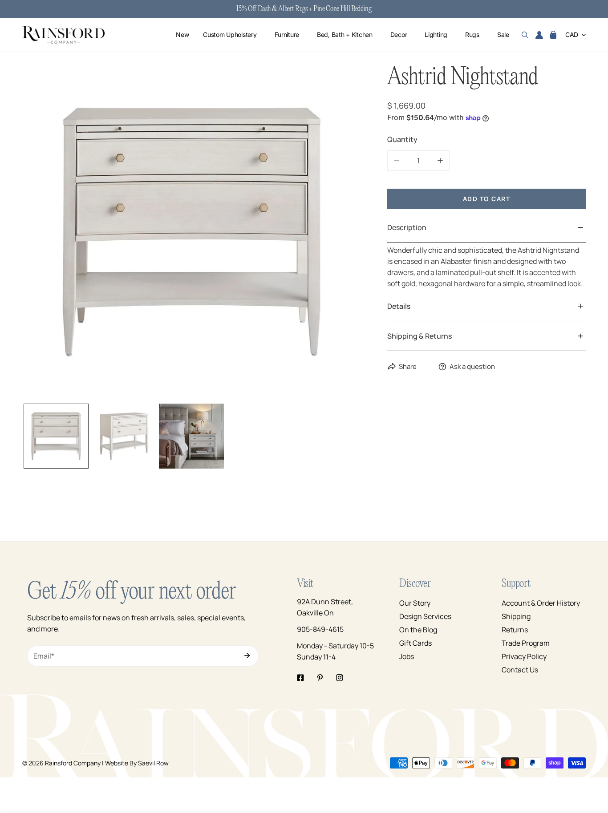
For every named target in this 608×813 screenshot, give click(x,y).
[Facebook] (300, 677)
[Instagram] (339, 677)
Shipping (516, 616)
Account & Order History (541, 603)
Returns (515, 630)
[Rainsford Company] (63, 35)
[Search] (525, 35)
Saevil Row (153, 763)
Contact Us (520, 670)
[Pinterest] (320, 677)
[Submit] (247, 655)
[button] (553, 35)
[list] (191, 232)
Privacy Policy (524, 656)
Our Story (414, 603)
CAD (571, 35)
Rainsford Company (73, 763)
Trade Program (526, 643)
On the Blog (418, 630)
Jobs (406, 656)
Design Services (425, 616)
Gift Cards (415, 643)
